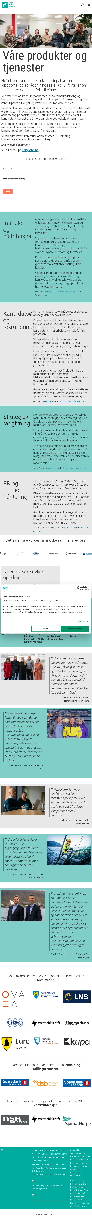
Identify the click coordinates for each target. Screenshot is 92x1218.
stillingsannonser (53, 291)
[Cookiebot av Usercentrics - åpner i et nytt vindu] (78, 588)
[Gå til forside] (40, 5)
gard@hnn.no (53, 468)
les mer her (84, 1206)
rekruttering (49, 401)
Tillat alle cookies (75, 629)
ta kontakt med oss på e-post (72, 401)
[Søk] (82, 5)
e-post (47, 295)
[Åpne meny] (89, 5)
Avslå (45, 629)
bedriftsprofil (69, 291)
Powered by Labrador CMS (46, 1214)
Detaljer (81, 621)
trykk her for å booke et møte (75, 468)
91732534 (72, 527)
